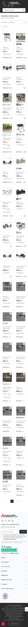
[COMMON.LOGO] (13, 3)
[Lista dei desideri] (5, 6)
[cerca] (23, 10)
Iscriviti (23, 531)
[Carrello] (12, 6)
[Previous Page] (7, 501)
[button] (3, 624)
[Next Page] (20, 501)
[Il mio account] (8, 6)
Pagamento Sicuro (6, 579)
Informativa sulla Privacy (9, 539)
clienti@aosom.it (17, 605)
